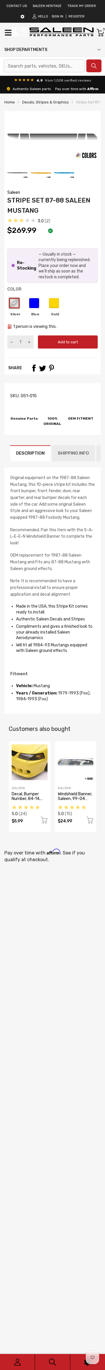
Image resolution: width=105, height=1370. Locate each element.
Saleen (13, 192)
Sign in (57, 16)
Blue (34, 303)
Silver (14, 303)
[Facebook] (33, 368)
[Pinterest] (51, 368)
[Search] (52, 1362)
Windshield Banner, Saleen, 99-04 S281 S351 (75, 799)
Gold (54, 303)
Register (77, 16)
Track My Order (81, 6)
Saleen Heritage (47, 6)
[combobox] (44, 65)
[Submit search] (94, 65)
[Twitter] (42, 368)
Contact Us (16, 6)
